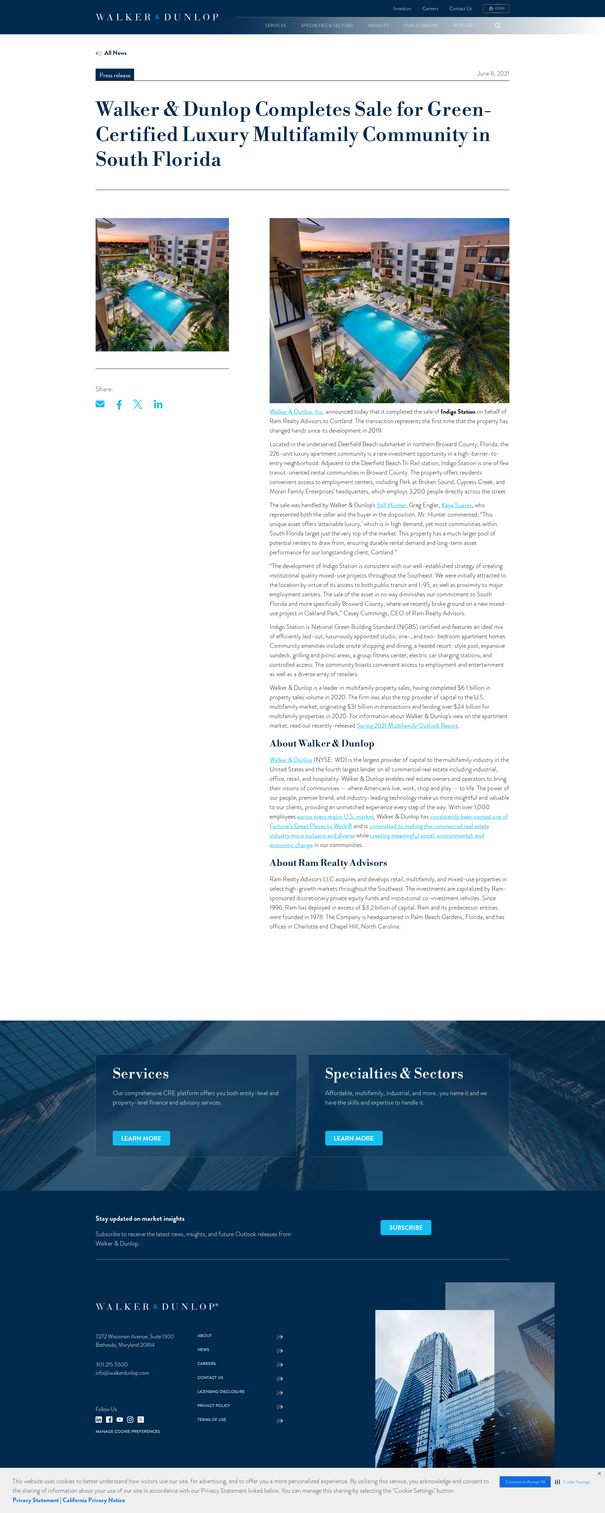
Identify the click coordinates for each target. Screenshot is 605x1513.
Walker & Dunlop (291, 759)
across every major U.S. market (335, 816)
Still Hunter (391, 505)
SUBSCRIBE (406, 1227)
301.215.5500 (112, 1364)
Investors (402, 8)
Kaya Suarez (456, 505)
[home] (157, 17)
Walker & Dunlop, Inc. (297, 411)
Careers (430, 8)
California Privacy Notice (94, 1500)
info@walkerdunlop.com (122, 1373)
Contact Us (461, 8)
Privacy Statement (36, 1500)
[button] (572, 1481)
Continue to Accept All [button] (525, 1482)
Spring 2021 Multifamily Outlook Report (407, 725)
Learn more (141, 1138)
